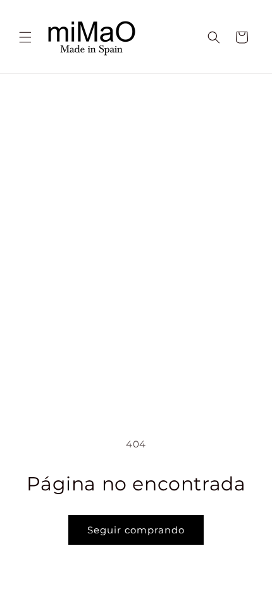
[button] (25, 37)
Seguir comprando (136, 530)
